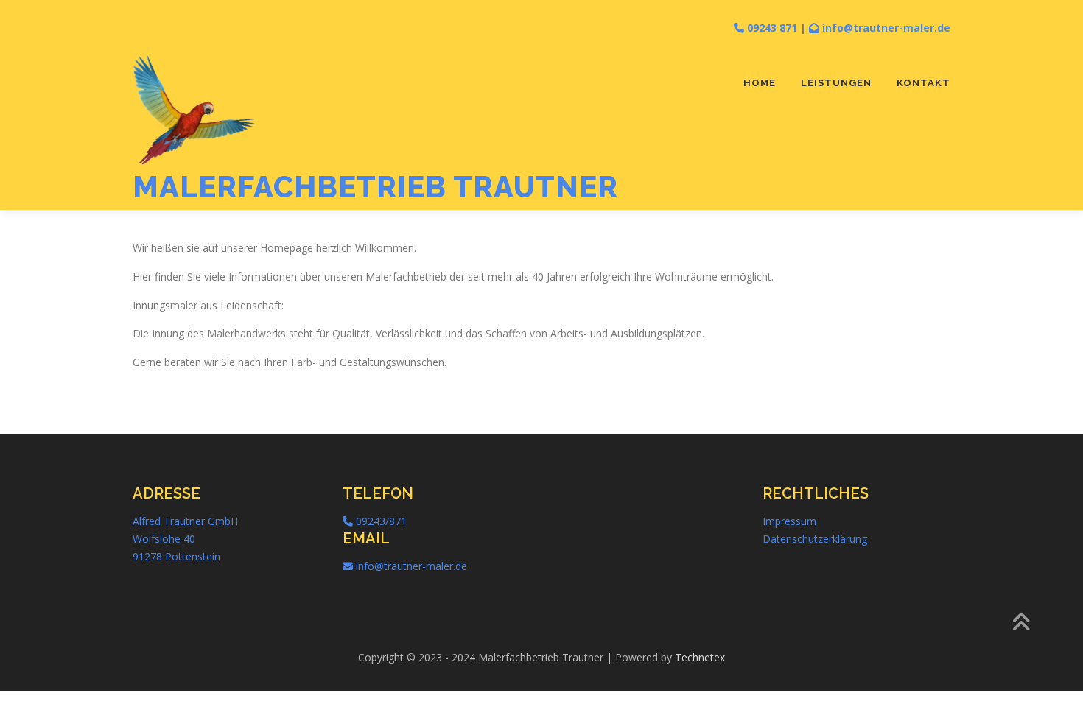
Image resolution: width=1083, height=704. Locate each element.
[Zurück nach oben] (1021, 622)
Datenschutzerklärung (815, 539)
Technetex (700, 657)
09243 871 (770, 28)
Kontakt (923, 82)
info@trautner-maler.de (884, 28)
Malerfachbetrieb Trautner (375, 186)
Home (759, 82)
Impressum (789, 521)
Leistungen (836, 82)
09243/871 (380, 521)
